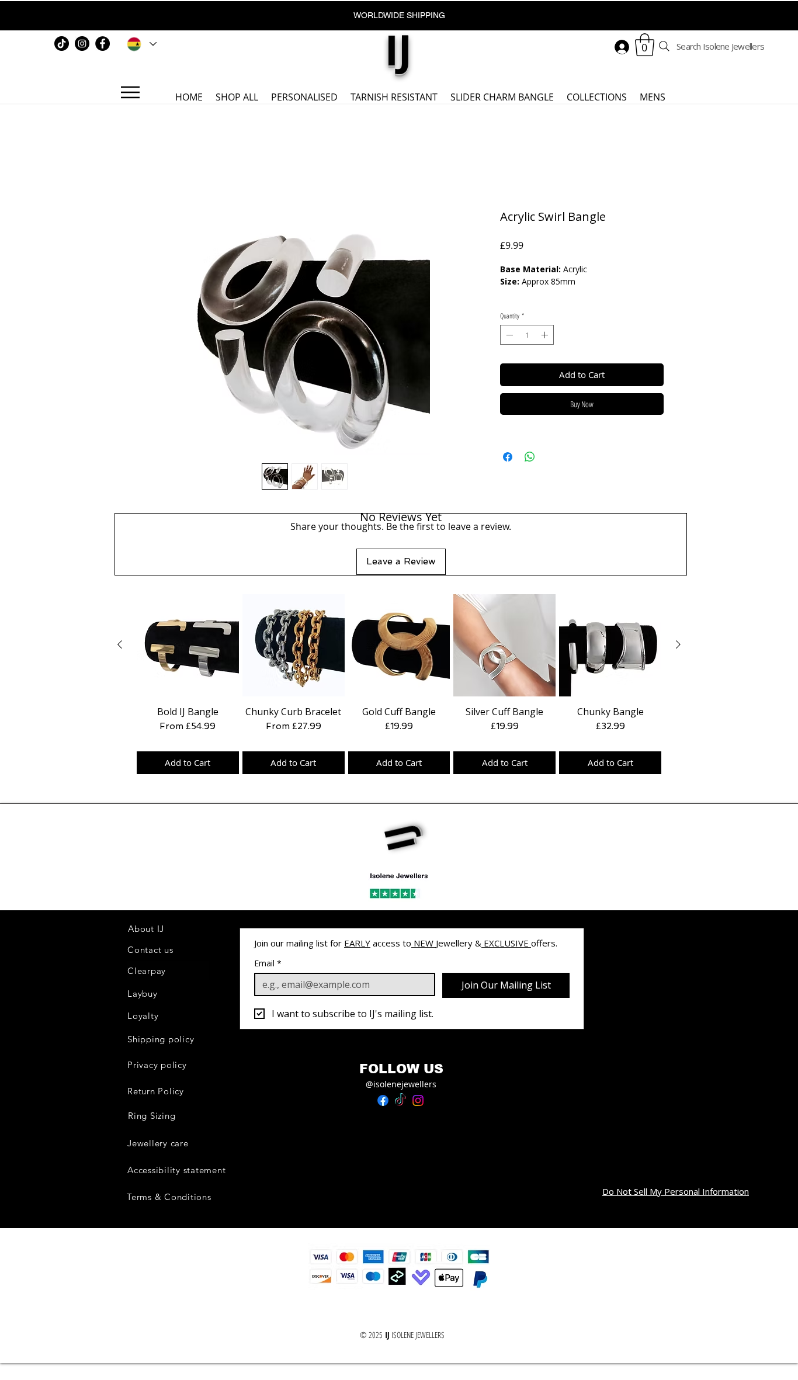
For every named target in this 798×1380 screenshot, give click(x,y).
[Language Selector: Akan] (139, 43)
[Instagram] (82, 43)
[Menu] (130, 92)
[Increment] (545, 334)
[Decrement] (508, 334)
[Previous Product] (120, 644)
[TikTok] (61, 43)
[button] (644, 44)
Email (268, 963)
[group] (399, 684)
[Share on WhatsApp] (530, 457)
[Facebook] (102, 43)
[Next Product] (678, 644)
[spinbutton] (527, 334)
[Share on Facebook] (508, 457)
